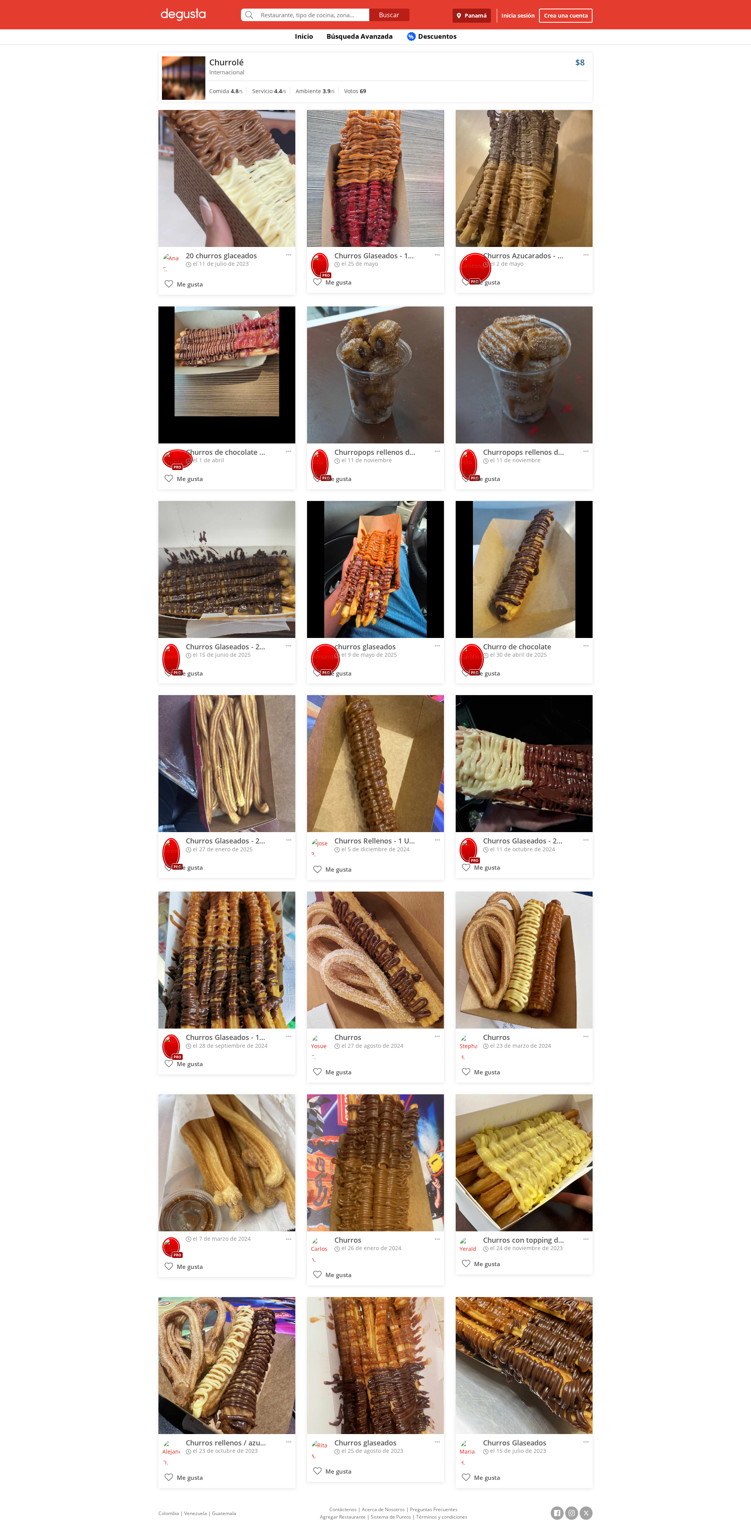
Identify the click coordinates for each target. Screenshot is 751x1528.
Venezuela (195, 1513)
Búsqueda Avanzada (360, 36)
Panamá (475, 15)
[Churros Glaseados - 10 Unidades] (375, 178)
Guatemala (224, 1513)
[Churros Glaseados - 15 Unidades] (226, 960)
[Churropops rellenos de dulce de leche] (524, 374)
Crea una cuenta (566, 15)
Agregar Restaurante (343, 1517)
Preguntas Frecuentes (434, 1509)
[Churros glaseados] (375, 1365)
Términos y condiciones (441, 1517)
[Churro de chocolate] (524, 569)
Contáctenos (343, 1509)
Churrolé (226, 62)
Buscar (389, 15)
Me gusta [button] (189, 284)
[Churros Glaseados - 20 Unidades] (226, 569)
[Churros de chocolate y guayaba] (226, 374)
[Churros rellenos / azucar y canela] (226, 1365)
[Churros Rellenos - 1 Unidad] (375, 763)
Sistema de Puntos (391, 1517)
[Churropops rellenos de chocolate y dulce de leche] (375, 374)
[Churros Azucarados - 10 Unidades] (524, 178)
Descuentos (432, 36)
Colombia (168, 1513)
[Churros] (375, 960)
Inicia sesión (518, 15)
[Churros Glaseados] (524, 1365)
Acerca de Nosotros (383, 1509)
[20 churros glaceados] (226, 178)
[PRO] (320, 263)
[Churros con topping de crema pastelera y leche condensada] (524, 1162)
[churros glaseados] (375, 569)
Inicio (304, 36)
